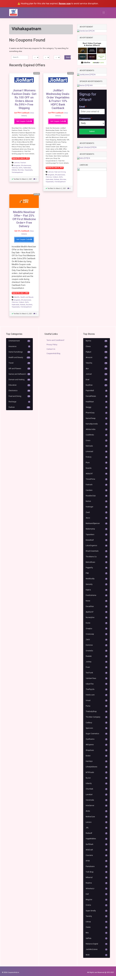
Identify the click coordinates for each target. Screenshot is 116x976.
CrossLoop (96, 634)
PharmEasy (96, 413)
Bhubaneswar (26, 165)
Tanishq (96, 916)
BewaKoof (96, 540)
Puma (96, 706)
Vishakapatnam (17, 172)
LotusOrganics (96, 546)
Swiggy (96, 407)
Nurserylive (96, 617)
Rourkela (29, 305)
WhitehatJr (96, 889)
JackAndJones (96, 949)
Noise (96, 601)
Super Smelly (96, 911)
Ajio (96, 369)
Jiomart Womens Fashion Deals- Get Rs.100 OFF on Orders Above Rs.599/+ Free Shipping (24, 99)
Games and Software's (19, 374)
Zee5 (96, 512)
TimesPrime (96, 479)
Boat (96, 380)
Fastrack (96, 485)
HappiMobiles (96, 839)
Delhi (20, 168)
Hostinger (96, 507)
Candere (96, 490)
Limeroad (96, 451)
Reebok (96, 656)
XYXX (96, 861)
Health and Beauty (26, 297)
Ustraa (96, 922)
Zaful (96, 640)
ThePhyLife (96, 689)
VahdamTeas (96, 678)
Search (68, 57)
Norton (96, 501)
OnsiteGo (96, 651)
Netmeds (96, 446)
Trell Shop (96, 872)
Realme (96, 883)
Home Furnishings (19, 352)
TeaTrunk (96, 673)
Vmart (96, 700)
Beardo (96, 468)
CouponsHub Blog (53, 353)
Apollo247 (96, 612)
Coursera (96, 855)
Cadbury (96, 723)
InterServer (96, 806)
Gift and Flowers (19, 369)
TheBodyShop (96, 711)
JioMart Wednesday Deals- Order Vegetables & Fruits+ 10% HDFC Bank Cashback (58, 99)
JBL (96, 828)
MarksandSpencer (96, 523)
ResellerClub (96, 496)
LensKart (96, 795)
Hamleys (96, 761)
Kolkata (14, 170)
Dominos (96, 645)
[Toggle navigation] (103, 12)
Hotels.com (96, 695)
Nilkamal (96, 877)
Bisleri (96, 756)
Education (19, 385)
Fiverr (96, 667)
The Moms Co (96, 557)
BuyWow (96, 385)
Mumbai (21, 170)
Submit (92, 131)
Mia (96, 933)
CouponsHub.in (13, 972)
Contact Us (51, 349)
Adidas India (96, 429)
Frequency (85, 118)
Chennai (15, 168)
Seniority (96, 584)
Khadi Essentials (96, 551)
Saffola (96, 938)
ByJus (96, 778)
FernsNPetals (96, 396)
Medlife (17, 297)
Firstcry (96, 457)
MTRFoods (96, 772)
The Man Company (96, 717)
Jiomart (17, 163)
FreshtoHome (96, 595)
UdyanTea (96, 684)
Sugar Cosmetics (96, 734)
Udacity (96, 783)
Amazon (96, 357)
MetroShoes (96, 562)
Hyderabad (27, 168)
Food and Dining (60, 172)
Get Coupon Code (23, 121)
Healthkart (96, 402)
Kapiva (96, 590)
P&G (96, 573)
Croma (96, 905)
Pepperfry (96, 568)
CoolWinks (96, 435)
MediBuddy (96, 579)
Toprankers (96, 535)
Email (82, 106)
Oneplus (96, 629)
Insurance (19, 346)
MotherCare (96, 817)
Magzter (96, 900)
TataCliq (96, 363)
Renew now (65, 3)
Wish (96, 955)
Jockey (96, 662)
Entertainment (19, 341)
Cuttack (55, 177)
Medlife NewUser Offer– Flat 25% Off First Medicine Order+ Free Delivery (24, 219)
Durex (96, 623)
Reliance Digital (96, 944)
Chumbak (96, 789)
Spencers (96, 728)
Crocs (96, 440)
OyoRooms (96, 739)
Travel (19, 363)
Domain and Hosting (19, 380)
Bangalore (16, 165)
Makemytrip (96, 529)
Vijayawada (29, 170)
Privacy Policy (52, 345)
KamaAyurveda (96, 424)
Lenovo (96, 822)
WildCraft (96, 850)
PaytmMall (96, 391)
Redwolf (96, 833)
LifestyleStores (96, 767)
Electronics (19, 391)
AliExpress (96, 745)
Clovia (96, 346)
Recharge (19, 402)
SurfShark (96, 844)
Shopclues (96, 750)
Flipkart (96, 352)
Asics (96, 518)
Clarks (96, 927)
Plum (96, 463)
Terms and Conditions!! (55, 340)
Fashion (23, 163)
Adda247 (96, 474)
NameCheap (96, 418)
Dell (96, 894)
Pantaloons (96, 866)
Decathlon (96, 606)
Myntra (96, 341)
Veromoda (96, 800)
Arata (96, 811)
